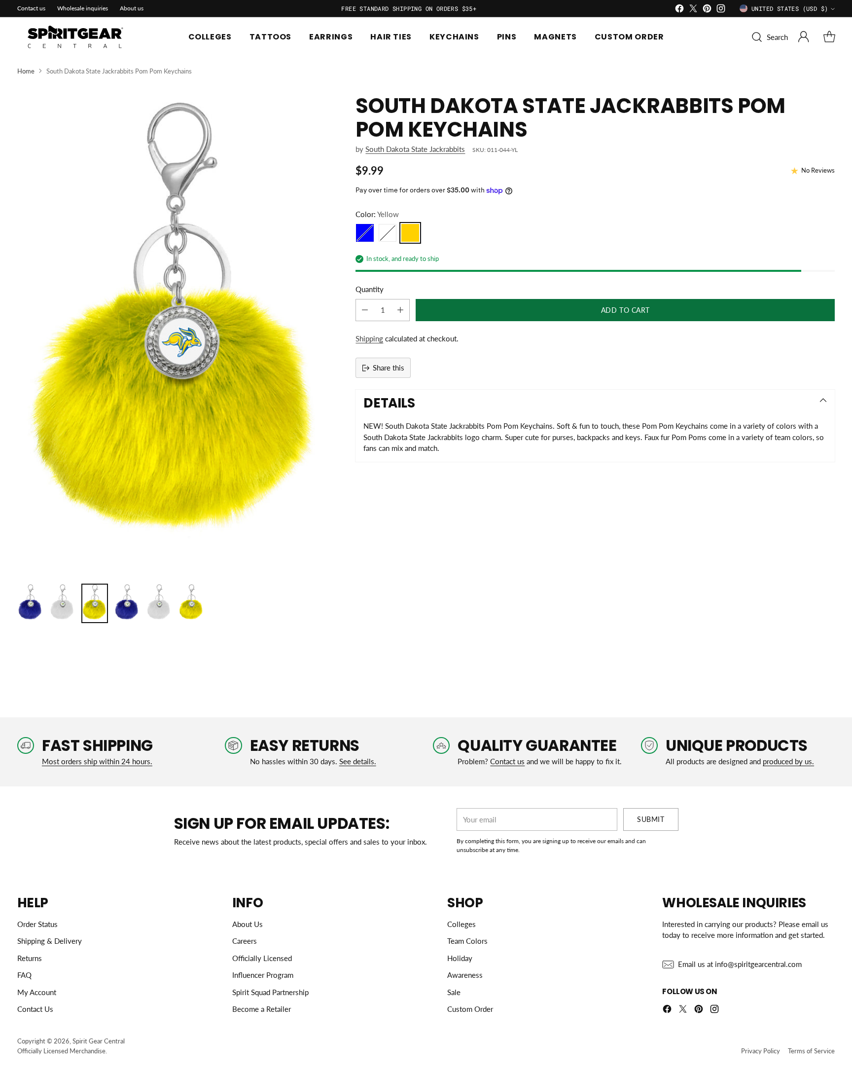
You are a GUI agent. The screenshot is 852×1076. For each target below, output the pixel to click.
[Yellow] (410, 232)
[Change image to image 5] (159, 603)
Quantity (369, 289)
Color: (377, 214)
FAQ (24, 974)
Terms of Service (811, 1051)
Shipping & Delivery (49, 940)
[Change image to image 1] (30, 603)
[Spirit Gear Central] (76, 37)
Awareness (465, 974)
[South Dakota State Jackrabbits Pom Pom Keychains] (177, 334)
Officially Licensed (262, 958)
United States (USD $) (789, 8)
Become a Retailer (261, 1008)
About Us (247, 924)
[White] (387, 232)
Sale (454, 992)
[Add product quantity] (400, 310)
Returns (29, 958)
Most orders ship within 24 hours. (97, 761)
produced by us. (788, 761)
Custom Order (470, 1008)
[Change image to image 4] (127, 603)
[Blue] (364, 232)
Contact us (507, 761)
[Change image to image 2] (62, 603)
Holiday (459, 958)
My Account (36, 992)
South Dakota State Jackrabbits (415, 149)
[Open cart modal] (829, 37)
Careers (244, 940)
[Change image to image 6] (191, 603)
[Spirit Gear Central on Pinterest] (707, 9)
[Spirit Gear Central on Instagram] (721, 9)
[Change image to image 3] (94, 603)
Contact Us (35, 1008)
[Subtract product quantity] (365, 310)
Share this (388, 367)
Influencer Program (262, 974)
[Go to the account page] (803, 37)
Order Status (37, 924)
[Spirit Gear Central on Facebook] (679, 9)
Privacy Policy (760, 1051)
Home (26, 71)
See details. (357, 761)
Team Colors (467, 940)
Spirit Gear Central (98, 1041)
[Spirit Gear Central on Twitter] (693, 9)
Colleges (461, 924)
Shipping (369, 338)
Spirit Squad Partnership (270, 992)
